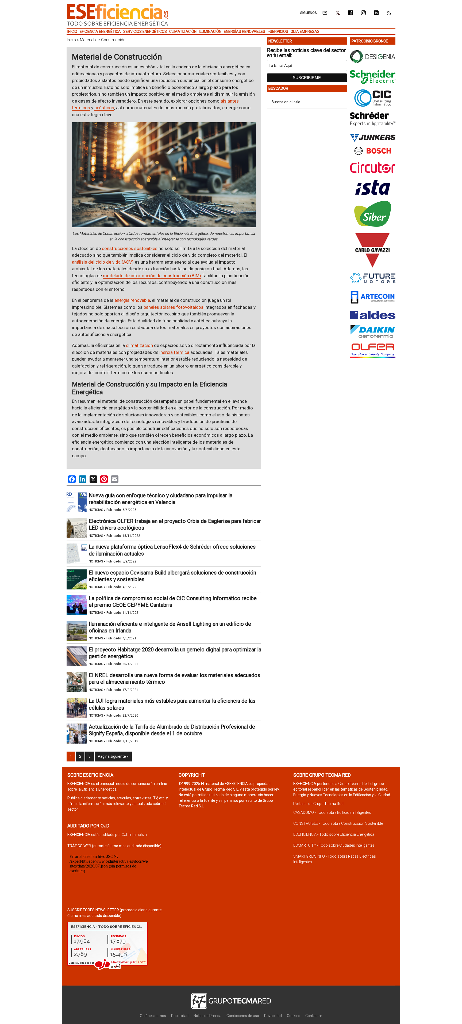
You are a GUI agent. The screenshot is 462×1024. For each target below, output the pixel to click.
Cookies (293, 1016)
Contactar (313, 1016)
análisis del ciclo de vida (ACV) (103, 262)
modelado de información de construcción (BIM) (152, 275)
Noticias (96, 510)
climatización (139, 345)
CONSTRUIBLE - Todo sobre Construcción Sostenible (338, 823)
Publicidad (179, 1016)
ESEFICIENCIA (117, 15)
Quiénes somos (153, 1016)
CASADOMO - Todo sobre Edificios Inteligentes (332, 812)
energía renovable (132, 300)
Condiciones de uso (242, 1016)
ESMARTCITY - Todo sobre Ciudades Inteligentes (334, 845)
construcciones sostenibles (129, 248)
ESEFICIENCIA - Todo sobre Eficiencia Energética (333, 834)
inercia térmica (174, 352)
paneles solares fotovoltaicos (173, 307)
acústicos (104, 107)
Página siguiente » (113, 756)
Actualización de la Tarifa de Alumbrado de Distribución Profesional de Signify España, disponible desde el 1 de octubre (172, 730)
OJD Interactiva (134, 835)
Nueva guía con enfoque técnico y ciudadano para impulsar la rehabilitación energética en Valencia (160, 498)
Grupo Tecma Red (353, 783)
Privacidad (273, 1016)
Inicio (71, 39)
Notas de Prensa (207, 1016)
